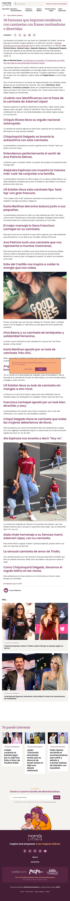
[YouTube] (45, 851)
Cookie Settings (28, 369)
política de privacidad (50, 802)
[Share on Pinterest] (29, 35)
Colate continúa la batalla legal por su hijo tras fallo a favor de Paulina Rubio (12, 756)
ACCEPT (41, 369)
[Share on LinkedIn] (25, 35)
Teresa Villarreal (15, 590)
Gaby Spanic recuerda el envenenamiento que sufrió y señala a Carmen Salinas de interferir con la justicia (59, 759)
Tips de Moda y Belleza (15, 15)
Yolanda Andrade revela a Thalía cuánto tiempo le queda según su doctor (33, 647)
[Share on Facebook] (15, 35)
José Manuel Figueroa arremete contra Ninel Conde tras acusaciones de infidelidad (34, 697)
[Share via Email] (34, 35)
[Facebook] (25, 851)
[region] (35, 366)
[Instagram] (40, 851)
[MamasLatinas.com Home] (6, 4)
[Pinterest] (35, 851)
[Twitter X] (30, 851)
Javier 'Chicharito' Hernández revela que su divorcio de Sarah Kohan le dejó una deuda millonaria (35, 760)
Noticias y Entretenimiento (12, 643)
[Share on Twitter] (20, 35)
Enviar (56, 797)
